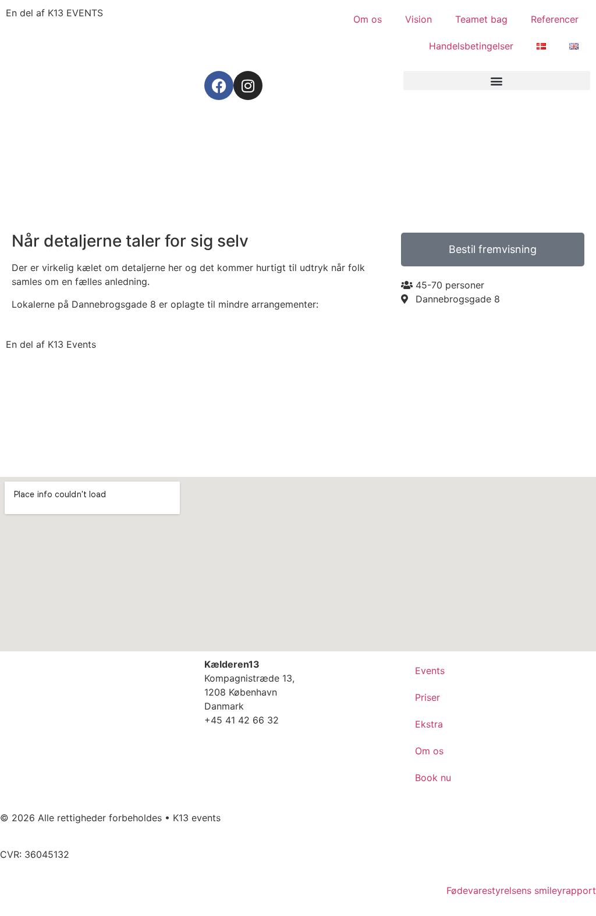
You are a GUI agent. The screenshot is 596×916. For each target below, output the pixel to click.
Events (430, 670)
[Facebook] (218, 85)
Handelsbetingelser (471, 46)
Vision (418, 19)
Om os (367, 19)
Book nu (433, 777)
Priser (427, 697)
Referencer (555, 19)
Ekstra (429, 724)
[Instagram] (247, 85)
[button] (496, 80)
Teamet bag (481, 19)
